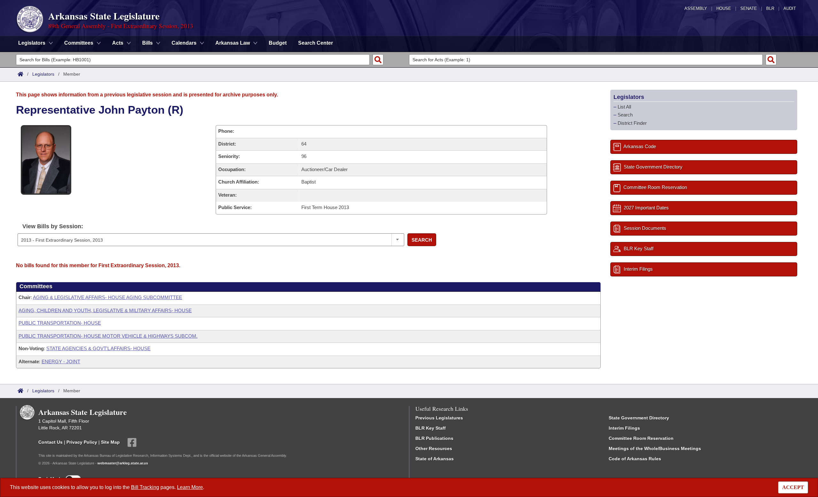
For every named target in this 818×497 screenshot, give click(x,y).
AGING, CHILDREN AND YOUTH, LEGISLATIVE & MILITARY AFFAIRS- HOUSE (105, 310)
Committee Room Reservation (641, 438)
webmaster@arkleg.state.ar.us (122, 463)
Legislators (43, 74)
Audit (789, 8)
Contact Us (50, 442)
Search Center (315, 43)
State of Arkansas (434, 458)
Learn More (190, 487)
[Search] (378, 59)
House (723, 8)
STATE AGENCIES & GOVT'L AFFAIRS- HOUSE (98, 348)
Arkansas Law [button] (232, 43)
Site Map (110, 442)
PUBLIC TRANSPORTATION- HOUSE (60, 323)
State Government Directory (639, 417)
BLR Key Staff (430, 428)
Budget (278, 43)
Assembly (695, 8)
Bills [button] (147, 43)
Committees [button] (78, 43)
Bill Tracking (145, 487)
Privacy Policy (81, 442)
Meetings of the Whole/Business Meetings (655, 448)
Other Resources (433, 448)
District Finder (632, 123)
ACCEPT (793, 487)
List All (624, 106)
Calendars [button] (184, 43)
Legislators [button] (31, 43)
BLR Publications (434, 438)
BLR (770, 8)
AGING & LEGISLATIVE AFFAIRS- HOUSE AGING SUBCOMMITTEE (107, 297)
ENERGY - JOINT (61, 361)
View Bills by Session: (52, 226)
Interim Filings (624, 428)
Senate (748, 8)
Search (422, 240)
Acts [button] (117, 43)
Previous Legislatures (439, 417)
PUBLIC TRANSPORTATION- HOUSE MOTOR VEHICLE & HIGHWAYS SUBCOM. (108, 336)
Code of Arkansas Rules (635, 458)
